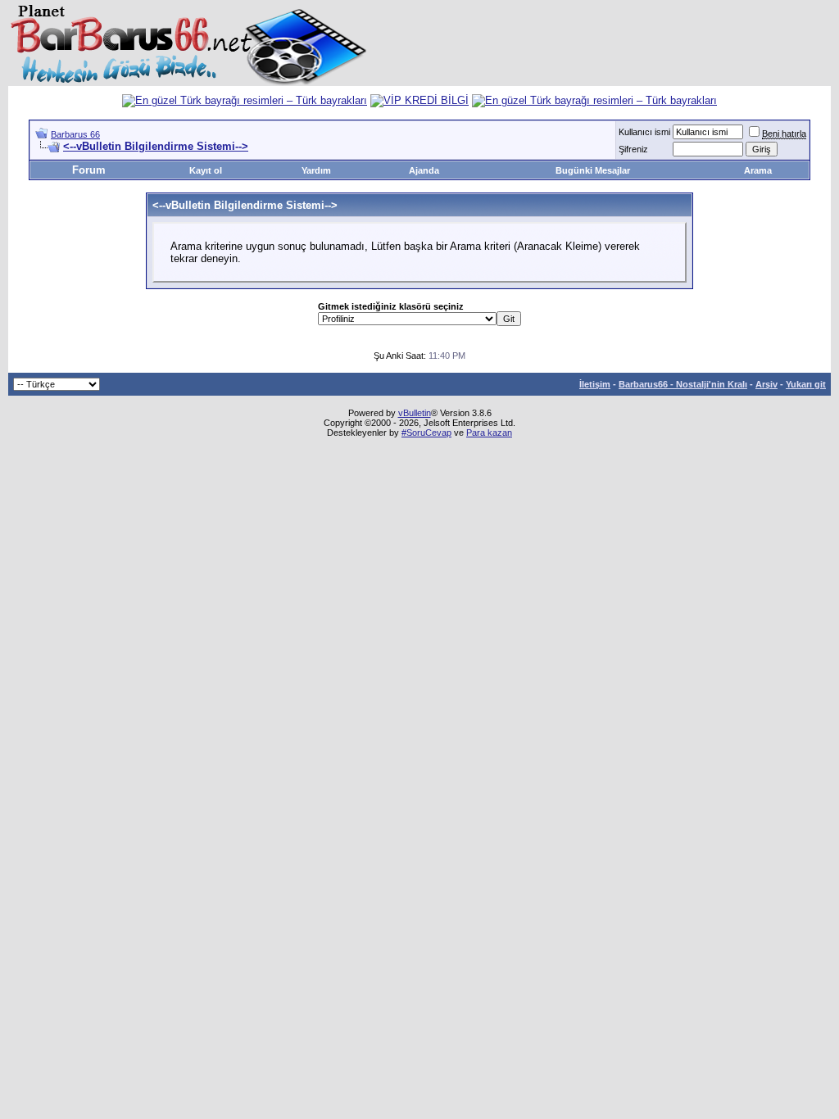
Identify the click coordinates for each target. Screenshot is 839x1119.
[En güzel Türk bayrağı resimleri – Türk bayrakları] (244, 100)
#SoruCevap (426, 432)
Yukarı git (806, 384)
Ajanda (424, 170)
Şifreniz (633, 149)
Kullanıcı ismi (644, 132)
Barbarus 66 (75, 134)
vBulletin (414, 413)
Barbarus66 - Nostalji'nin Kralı (683, 384)
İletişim (594, 384)
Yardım (316, 170)
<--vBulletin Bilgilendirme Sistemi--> (155, 146)
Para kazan (489, 432)
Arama (758, 170)
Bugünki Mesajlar (593, 170)
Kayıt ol (205, 170)
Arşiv (766, 384)
